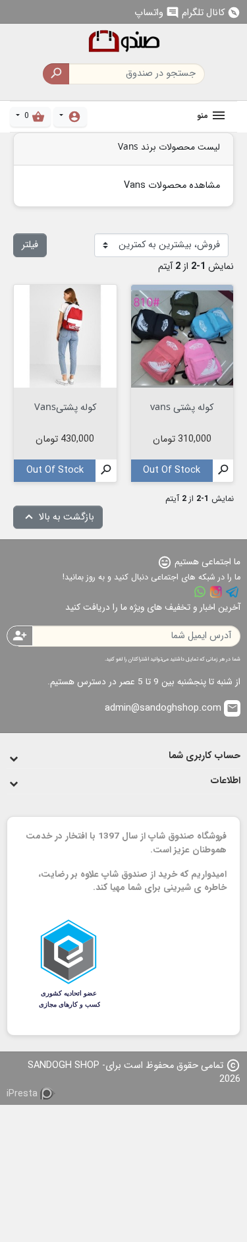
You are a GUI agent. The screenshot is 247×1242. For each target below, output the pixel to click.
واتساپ (156, 12)
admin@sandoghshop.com (171, 708)
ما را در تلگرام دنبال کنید (232, 592)
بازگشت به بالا (58, 517)
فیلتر (30, 244)
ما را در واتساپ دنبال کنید (199, 592)
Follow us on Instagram (216, 592)
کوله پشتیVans (65, 406)
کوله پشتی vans (181, 406)
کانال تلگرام (211, 12)
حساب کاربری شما (204, 755)
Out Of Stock (171, 470)
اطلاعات (225, 780)
